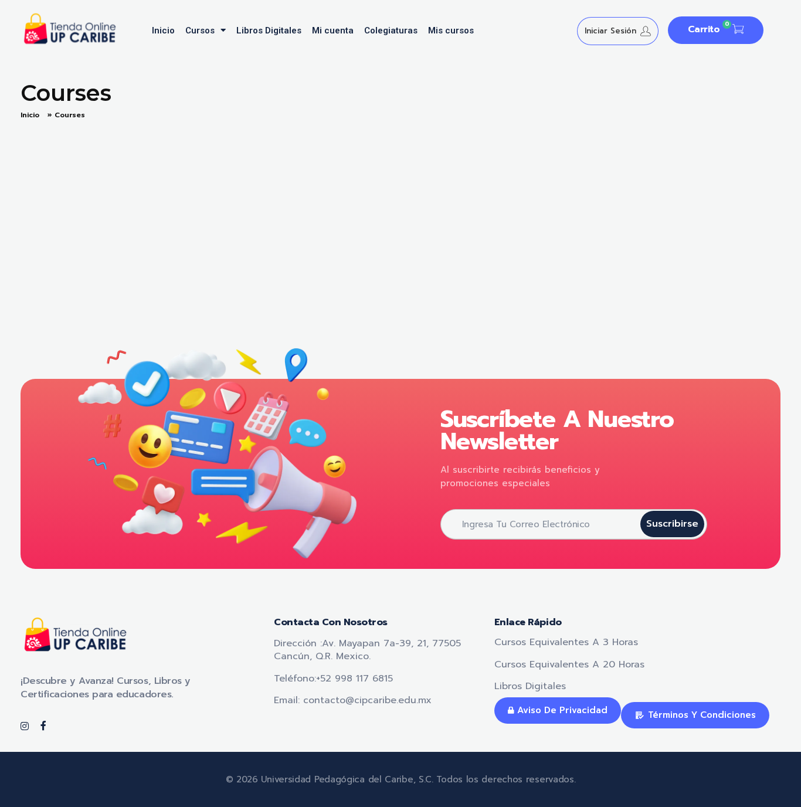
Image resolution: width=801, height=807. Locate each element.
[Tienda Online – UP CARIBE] (76, 28)
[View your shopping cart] (738, 30)
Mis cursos (451, 30)
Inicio (163, 30)
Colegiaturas (391, 30)
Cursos (200, 30)
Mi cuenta (333, 30)
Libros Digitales (268, 30)
